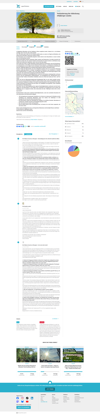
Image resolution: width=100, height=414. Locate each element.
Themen (65, 400)
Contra (42, 322)
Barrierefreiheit (77, 401)
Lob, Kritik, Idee (44, 401)
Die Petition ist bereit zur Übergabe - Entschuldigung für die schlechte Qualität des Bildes (40, 138)
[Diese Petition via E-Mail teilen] (29, 126)
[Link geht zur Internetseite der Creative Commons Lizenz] (17, 412)
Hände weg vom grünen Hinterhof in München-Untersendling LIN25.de (27, 366)
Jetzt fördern (50, 389)
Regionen (65, 401)
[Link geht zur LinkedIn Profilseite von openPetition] (32, 398)
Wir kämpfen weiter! (26, 206)
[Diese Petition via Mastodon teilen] (21, 126)
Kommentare (39, 46)
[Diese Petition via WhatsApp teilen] (25, 126)
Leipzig (73, 347)
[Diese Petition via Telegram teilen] (27, 126)
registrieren (69, 1)
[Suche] (83, 6)
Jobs (42, 397)
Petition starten (49, 6)
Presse (42, 400)
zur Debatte (54, 318)
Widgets (53, 397)
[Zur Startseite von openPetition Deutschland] (22, 6)
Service (65, 6)
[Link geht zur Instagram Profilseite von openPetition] (22, 398)
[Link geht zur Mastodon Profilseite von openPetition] (17, 401)
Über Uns (71, 6)
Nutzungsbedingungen (79, 397)
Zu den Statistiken (69, 116)
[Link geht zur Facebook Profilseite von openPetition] (17, 398)
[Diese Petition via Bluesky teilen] (19, 126)
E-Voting (53, 401)
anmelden (76, 1)
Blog (42, 399)
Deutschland (50, 347)
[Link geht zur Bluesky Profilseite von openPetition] (22, 401)
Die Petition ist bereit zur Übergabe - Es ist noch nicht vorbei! (35, 245)
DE (81, 1)
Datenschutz (77, 399)
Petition (18, 47)
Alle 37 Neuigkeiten (53, 134)
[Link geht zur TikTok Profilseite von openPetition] (27, 398)
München (27, 347)
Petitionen (58, 6)
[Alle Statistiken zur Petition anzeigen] (74, 114)
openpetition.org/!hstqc (39, 126)
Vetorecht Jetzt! (55, 403)
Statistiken (46, 47)
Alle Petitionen (66, 397)
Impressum (77, 400)
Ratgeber (65, 396)
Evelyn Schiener (64, 25)
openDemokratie (55, 399)
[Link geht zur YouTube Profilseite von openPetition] (27, 401)
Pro (18, 322)
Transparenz (77, 396)
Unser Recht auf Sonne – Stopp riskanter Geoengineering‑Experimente (50, 366)
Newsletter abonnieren (23, 407)
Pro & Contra (24, 46)
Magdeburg (22, 10)
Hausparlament (55, 400)
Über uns (42, 396)
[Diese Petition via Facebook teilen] (17, 126)
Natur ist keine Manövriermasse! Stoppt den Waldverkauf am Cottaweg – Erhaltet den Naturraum (73, 367)
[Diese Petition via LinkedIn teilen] (23, 126)
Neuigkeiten (31, 46)
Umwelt (58, 11)
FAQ (53, 396)
